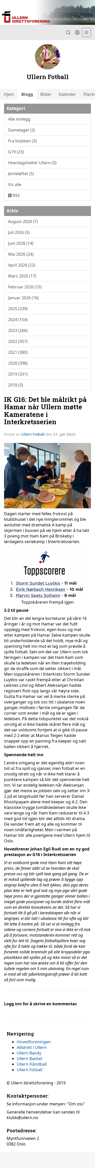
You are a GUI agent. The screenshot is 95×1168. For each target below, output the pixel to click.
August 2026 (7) (23, 221)
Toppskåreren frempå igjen (47, 602)
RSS (16, 195)
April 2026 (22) (21, 265)
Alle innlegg (19, 119)
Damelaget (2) (21, 130)
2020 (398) (18, 363)
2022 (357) (18, 341)
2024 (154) (18, 319)
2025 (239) (18, 308)
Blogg (27, 94)
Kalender (67, 94)
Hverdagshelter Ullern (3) (32, 162)
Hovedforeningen (34, 1042)
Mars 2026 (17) (22, 276)
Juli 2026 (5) (19, 232)
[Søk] (68, 32)
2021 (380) (18, 352)
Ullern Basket (29, 1058)
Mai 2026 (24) (20, 254)
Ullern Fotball (33, 434)
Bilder (45, 94)
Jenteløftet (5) (21, 173)
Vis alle (14, 184)
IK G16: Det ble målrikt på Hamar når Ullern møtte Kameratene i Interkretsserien (45, 410)
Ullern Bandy (29, 1053)
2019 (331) (18, 374)
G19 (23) (16, 152)
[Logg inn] (77, 32)
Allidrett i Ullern (32, 1047)
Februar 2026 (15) (25, 287)
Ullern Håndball (32, 1064)
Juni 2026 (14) (20, 243)
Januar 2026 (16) (23, 298)
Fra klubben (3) (22, 141)
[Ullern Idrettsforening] (47, 12)
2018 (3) (15, 385)
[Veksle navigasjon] (86, 32)
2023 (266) (18, 330)
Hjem (9, 94)
